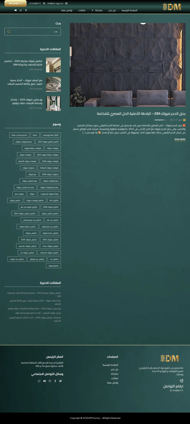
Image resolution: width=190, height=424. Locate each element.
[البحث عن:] (32, 31)
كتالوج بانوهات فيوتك (35, 200)
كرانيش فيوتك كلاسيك (28, 246)
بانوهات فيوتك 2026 (50, 161)
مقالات (81, 10)
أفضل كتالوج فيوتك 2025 (48, 141)
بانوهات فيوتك (25, 154)
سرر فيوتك (32, 174)
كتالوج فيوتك (15, 200)
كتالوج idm (54, 200)
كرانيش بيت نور (52, 220)
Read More (180, 139)
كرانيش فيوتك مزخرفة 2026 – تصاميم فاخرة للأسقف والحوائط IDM (23, 62)
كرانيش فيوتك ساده (50, 246)
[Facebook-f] (26, 10)
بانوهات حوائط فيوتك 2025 (47, 154)
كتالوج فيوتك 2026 (50, 207)
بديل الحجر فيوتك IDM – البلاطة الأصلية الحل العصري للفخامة (141, 113)
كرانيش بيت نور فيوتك (50, 226)
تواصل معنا (66, 10)
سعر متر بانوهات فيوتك (49, 187)
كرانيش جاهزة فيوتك (27, 226)
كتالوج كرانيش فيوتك (49, 213)
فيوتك (32, 194)
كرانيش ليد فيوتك (17, 259)
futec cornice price (19, 135)
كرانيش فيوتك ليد (27, 252)
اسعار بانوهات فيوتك (23, 141)
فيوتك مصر (19, 194)
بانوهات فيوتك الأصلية (27, 161)
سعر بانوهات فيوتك (50, 181)
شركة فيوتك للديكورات (49, 194)
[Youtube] (16, 10)
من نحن (112, 10)
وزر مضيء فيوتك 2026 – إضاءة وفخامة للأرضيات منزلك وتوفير (26, 101)
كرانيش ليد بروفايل (37, 259)
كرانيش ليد (54, 259)
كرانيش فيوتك (31, 233)
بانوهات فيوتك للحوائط (49, 168)
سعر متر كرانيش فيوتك (25, 187)
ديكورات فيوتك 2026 (50, 174)
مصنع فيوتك (53, 265)
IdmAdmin (159, 119)
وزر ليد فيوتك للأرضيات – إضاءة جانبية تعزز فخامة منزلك (38, 313)
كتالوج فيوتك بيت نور (29, 207)
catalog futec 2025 (50, 135)
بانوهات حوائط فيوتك (32, 148)
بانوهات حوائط (52, 148)
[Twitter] (60, 381)
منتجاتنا (98, 10)
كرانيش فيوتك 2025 (50, 239)
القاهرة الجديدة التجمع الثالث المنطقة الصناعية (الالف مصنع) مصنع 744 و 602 (42, 364)
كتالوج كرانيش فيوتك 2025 (25, 213)
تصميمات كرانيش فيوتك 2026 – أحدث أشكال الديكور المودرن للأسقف (35, 319)
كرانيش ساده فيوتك (50, 233)
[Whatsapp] (21, 10)
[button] (93, 374)
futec (35, 135)
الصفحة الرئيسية (129, 10)
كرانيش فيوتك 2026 (29, 239)
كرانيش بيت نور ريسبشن (32, 220)
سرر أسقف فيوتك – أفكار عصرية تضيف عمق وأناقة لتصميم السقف (24, 82)
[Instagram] (50, 381)
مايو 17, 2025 (176, 119)
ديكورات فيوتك (28, 168)
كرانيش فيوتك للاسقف (49, 252)
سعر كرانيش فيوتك (29, 181)
